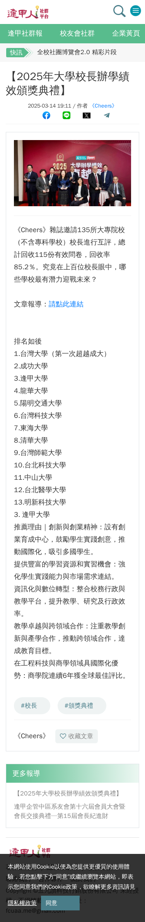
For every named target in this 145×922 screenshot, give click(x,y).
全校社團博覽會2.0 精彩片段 (77, 52)
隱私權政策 (22, 903)
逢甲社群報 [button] (25, 33)
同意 (51, 903)
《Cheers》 (103, 106)
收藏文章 (80, 736)
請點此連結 (66, 304)
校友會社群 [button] (77, 33)
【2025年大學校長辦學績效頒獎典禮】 (68, 793)
